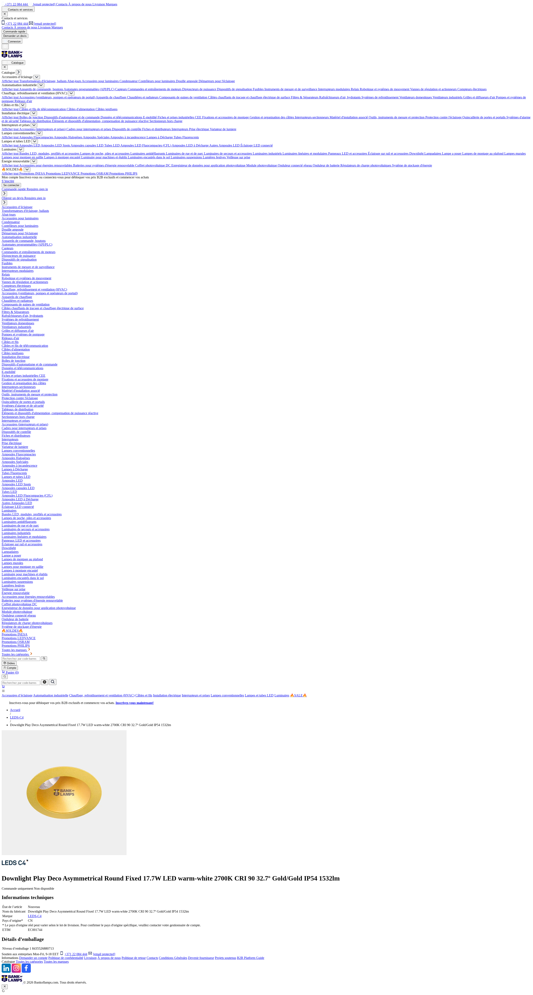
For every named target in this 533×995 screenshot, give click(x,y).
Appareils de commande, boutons (41, 89)
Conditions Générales (173, 958)
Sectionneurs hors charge (165, 121)
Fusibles (258, 89)
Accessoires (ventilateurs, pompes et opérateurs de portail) (57, 97)
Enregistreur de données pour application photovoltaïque (208, 165)
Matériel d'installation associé (349, 117)
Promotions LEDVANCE (63, 173)
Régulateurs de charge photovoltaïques (366, 165)
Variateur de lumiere (223, 129)
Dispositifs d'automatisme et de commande (72, 117)
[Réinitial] (44, 682)
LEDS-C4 (17, 717)
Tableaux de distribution (36, 121)
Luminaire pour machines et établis (104, 157)
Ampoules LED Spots (56, 145)
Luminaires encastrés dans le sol (149, 157)
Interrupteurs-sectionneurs (312, 117)
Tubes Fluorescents (186, 137)
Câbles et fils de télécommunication (43, 109)
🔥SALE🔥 (298, 695)
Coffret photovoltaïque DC (153, 165)
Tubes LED (112, 145)
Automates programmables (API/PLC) (89, 89)
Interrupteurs (180, 129)
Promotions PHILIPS (123, 173)
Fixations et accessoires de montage (226, 117)
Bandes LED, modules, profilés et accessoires (49, 153)
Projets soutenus (225, 958)
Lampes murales (515, 153)
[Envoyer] (52, 682)
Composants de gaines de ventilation (183, 97)
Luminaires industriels (268, 153)
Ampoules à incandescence (128, 137)
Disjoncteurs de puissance (199, 89)
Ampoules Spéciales (96, 137)
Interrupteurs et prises (196, 695)
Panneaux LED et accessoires (348, 153)
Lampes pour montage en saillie (23, 157)
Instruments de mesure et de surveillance (291, 89)
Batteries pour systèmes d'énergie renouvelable (104, 165)
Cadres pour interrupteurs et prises (89, 129)
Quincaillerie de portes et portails (484, 117)
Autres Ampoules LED (224, 145)
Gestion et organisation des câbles (272, 117)
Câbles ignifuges (106, 109)
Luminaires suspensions (187, 157)
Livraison (90, 958)
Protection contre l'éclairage (443, 117)
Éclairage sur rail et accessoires (388, 153)
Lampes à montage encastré (62, 157)
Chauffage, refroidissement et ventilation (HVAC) (101, 695)
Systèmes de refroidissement (380, 97)
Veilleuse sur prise (238, 157)
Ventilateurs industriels (448, 97)
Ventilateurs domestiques (416, 97)
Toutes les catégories (29, 961)
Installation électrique (167, 695)
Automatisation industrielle (50, 695)
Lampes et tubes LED (259, 695)
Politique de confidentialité (65, 958)
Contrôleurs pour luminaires (157, 81)
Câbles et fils (143, 695)
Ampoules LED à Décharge (190, 145)
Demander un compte (33, 958)
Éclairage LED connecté (256, 145)
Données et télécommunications (122, 117)
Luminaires (281, 695)
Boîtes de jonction (31, 117)
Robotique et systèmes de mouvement (385, 89)
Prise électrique (199, 129)
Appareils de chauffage (111, 97)
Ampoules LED (30, 145)
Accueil (15, 710)
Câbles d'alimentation (81, 109)
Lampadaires (433, 153)
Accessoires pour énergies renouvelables (46, 165)
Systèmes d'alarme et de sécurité (23, 405)
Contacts (152, 958)
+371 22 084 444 (76, 954)
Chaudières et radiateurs (143, 97)
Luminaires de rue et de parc (185, 153)
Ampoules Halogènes (68, 137)
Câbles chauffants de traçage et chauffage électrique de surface (249, 97)
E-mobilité (150, 117)
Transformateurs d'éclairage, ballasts (43, 81)
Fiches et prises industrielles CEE (180, 117)
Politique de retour (134, 958)
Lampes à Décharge (160, 137)
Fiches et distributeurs (157, 129)
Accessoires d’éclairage (17, 695)
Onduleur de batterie (326, 165)
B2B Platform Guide (250, 958)
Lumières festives (215, 157)
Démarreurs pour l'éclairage (217, 81)
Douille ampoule (187, 81)
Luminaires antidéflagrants (148, 153)
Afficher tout (10, 81)
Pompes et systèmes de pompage (23, 334)
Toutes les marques (56, 961)
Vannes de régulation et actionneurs (433, 89)
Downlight (416, 153)
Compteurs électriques (472, 89)
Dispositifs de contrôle (127, 129)
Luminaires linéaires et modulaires (305, 153)
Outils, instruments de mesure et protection (397, 117)
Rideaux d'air (23, 101)
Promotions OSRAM (95, 173)
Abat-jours (74, 81)
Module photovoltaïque (262, 165)
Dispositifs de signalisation (235, 89)
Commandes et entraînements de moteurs (155, 89)
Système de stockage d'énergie (412, 165)
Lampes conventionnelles (227, 695)
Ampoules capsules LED (87, 145)
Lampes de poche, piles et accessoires (105, 153)
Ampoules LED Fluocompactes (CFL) (146, 145)
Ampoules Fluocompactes (36, 137)
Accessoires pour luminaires (101, 81)
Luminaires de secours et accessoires (228, 153)
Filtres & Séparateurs (305, 97)
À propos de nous (109, 958)
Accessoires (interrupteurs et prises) (42, 129)
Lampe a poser (452, 153)
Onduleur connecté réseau (295, 165)
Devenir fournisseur (201, 958)
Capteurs (121, 89)
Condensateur (129, 81)
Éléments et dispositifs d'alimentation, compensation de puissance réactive (100, 121)
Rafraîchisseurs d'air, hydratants (340, 97)
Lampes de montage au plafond (483, 153)
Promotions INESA (32, 173)
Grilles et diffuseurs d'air (479, 97)
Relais (355, 89)
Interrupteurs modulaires (334, 89)
